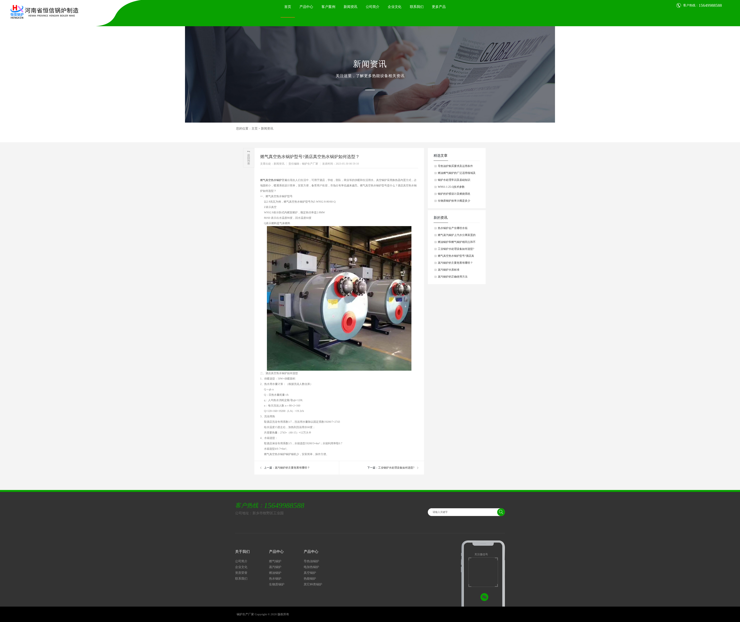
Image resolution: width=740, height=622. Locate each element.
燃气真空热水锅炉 (271, 180)
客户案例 (328, 7)
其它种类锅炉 (313, 584)
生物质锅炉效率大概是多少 (454, 200)
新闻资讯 (350, 7)
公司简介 (372, 7)
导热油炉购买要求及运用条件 (455, 166)
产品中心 (306, 7)
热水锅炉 (275, 578)
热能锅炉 (310, 578)
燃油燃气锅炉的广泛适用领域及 (457, 173)
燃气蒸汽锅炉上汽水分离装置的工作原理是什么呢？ (457, 236)
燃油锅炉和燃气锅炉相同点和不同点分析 (457, 243)
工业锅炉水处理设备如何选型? (396, 467)
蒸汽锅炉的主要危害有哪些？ (292, 467)
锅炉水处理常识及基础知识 (454, 179)
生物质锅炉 (276, 584)
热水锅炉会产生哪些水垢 (453, 228)
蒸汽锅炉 (275, 567)
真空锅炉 (310, 572)
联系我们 (417, 7)
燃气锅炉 (275, 561)
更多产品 (439, 7)
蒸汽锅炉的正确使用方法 (453, 276)
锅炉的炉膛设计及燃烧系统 (454, 193)
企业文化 (394, 7)
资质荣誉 (241, 572)
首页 (287, 7)
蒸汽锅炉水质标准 (448, 269)
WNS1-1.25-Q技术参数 (451, 186)
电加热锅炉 (311, 567)
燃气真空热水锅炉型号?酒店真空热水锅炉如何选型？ (456, 256)
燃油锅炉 (275, 572)
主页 (254, 128)
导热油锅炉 (311, 561)
